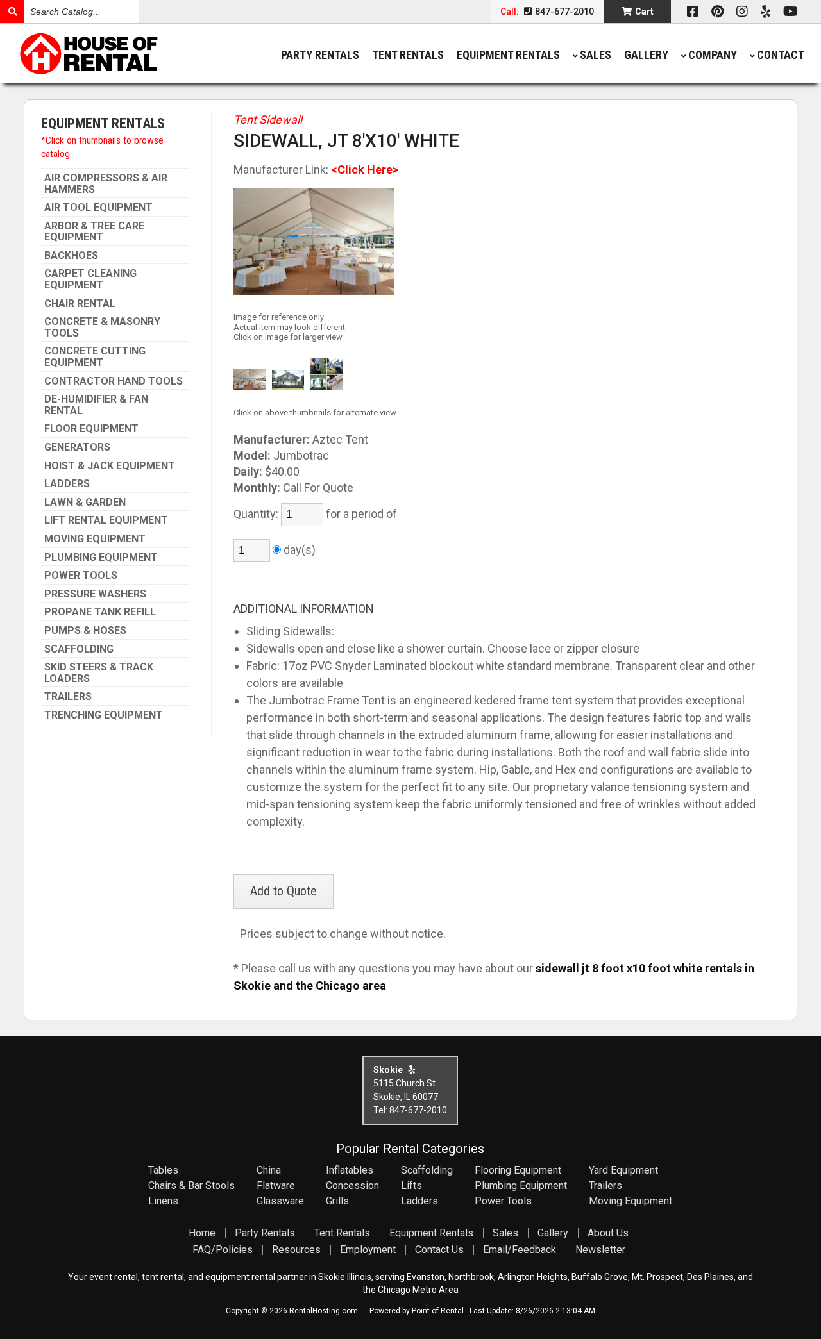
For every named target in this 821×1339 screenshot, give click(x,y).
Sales (595, 55)
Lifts (411, 1185)
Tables (163, 1170)
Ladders (67, 484)
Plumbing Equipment (101, 557)
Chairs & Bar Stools (191, 1185)
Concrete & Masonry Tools (102, 327)
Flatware (276, 1185)
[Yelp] (765, 11)
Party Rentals (320, 55)
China (269, 1170)
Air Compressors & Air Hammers (105, 183)
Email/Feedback (519, 1249)
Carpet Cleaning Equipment (90, 279)
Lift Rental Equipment (106, 520)
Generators (77, 447)
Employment (368, 1249)
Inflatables (349, 1170)
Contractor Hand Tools (113, 381)
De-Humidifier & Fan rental (96, 405)
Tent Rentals (408, 55)
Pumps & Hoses (85, 630)
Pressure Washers (95, 594)
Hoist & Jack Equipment (109, 466)
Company (712, 55)
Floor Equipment (91, 429)
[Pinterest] (717, 11)
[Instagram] (742, 11)
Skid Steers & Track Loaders (98, 672)
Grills (337, 1201)
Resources (296, 1249)
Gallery (646, 55)
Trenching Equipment (103, 715)
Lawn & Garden (85, 502)
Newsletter (600, 1249)
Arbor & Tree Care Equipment (94, 231)
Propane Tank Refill (100, 612)
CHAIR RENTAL (79, 304)
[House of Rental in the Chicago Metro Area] (115, 54)
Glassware (280, 1201)
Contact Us (439, 1249)
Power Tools (80, 575)
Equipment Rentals (508, 55)
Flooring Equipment (518, 1170)
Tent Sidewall (267, 119)
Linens (163, 1201)
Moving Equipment (95, 539)
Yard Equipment (623, 1170)
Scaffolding (79, 649)
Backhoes (71, 256)
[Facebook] (692, 11)
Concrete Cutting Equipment (95, 356)
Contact (780, 55)
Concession (352, 1185)
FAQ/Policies (222, 1249)
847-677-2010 (563, 11)
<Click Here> (364, 169)
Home (202, 1233)
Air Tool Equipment (98, 207)
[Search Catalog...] (12, 11)
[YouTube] (790, 11)
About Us (608, 1233)
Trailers (68, 697)
